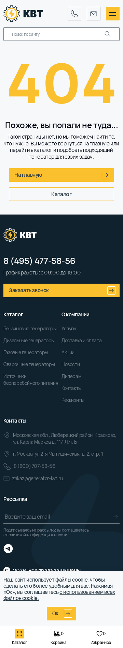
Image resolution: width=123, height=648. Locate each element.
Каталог (61, 194)
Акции (68, 352)
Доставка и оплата (81, 340)
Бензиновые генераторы (30, 328)
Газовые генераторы (25, 352)
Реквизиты (73, 400)
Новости (71, 364)
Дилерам (71, 376)
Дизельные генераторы (29, 340)
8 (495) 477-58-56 (39, 260)
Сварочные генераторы (29, 364)
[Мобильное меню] (113, 13)
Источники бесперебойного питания (30, 379)
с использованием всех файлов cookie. (59, 595)
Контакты (72, 388)
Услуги (69, 328)
